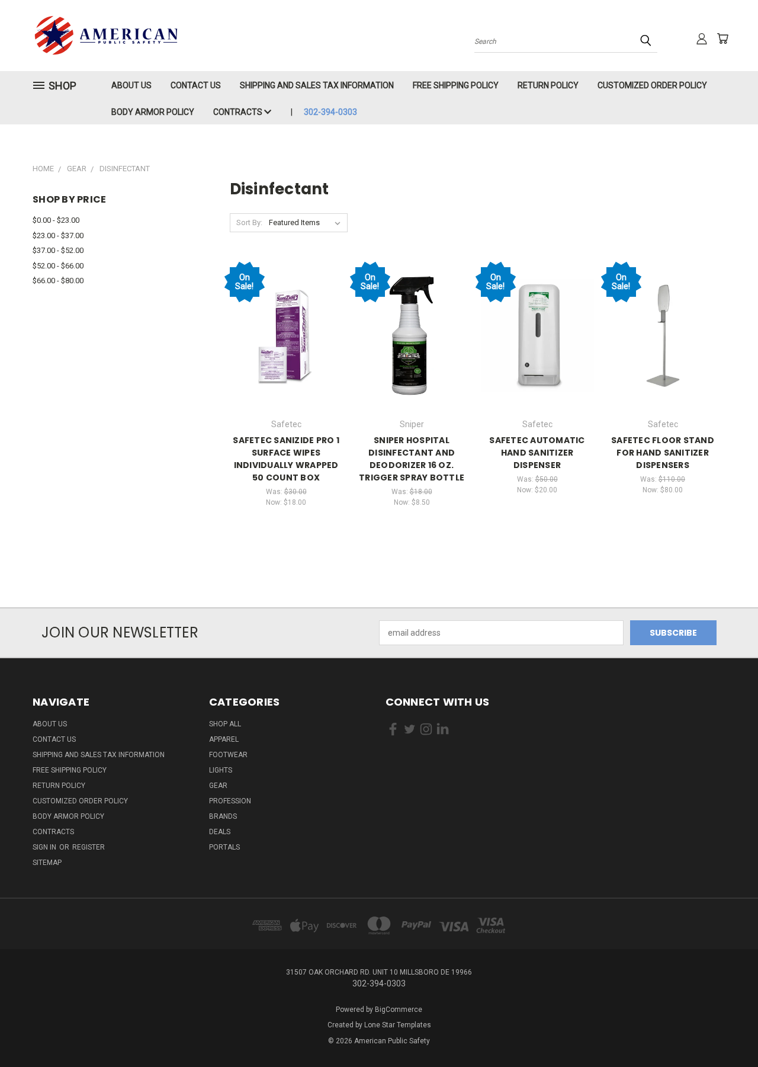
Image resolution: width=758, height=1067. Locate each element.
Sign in (45, 847)
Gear (218, 785)
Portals (224, 847)
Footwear (228, 755)
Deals (219, 832)
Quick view (286, 311)
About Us (131, 85)
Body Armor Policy (152, 112)
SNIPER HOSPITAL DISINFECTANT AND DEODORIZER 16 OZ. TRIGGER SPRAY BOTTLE (411, 458)
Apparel (224, 739)
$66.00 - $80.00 (58, 280)
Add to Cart (286, 356)
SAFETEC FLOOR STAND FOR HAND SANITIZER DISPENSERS (662, 452)
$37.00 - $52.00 (58, 250)
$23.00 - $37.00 (58, 235)
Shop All (225, 724)
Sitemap (47, 862)
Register (88, 847)
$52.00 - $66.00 (58, 265)
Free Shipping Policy (456, 85)
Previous (726, 1029)
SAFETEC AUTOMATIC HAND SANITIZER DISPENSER (536, 452)
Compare (282, 334)
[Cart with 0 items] (722, 38)
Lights (220, 770)
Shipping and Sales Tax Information (317, 85)
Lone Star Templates (397, 1025)
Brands (223, 816)
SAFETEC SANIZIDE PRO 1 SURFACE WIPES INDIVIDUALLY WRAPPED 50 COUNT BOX (286, 458)
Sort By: (249, 222)
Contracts (238, 112)
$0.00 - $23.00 (56, 220)
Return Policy (548, 85)
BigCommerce (398, 1009)
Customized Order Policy (652, 85)
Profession (230, 801)
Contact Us (196, 85)
